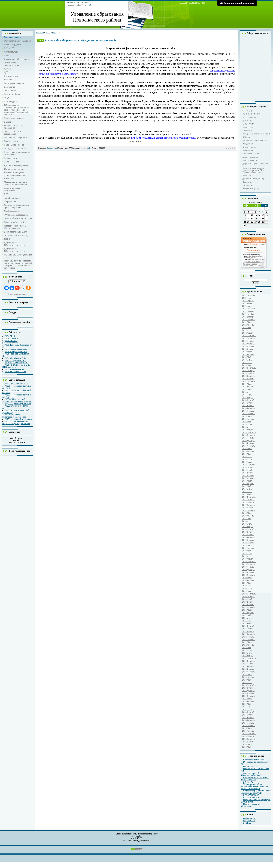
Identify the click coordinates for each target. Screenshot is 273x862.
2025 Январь (248, 723)
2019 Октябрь (248, 564)
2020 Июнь (247, 586)
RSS (89, 5)
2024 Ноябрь (248, 717)
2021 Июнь (247, 618)
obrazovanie (86, 148)
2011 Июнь (247, 303)
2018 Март (247, 513)
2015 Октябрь (248, 435)
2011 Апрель (248, 301)
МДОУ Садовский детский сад (18, 404)
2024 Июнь (247, 707)
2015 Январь (248, 411)
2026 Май (246, 747)
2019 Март (247, 545)
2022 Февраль (248, 639)
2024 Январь (248, 693)
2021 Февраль (248, 607)
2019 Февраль (248, 543)
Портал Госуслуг (250, 766)
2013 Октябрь (248, 371)
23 (266, 219)
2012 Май (246, 328)
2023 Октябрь (248, 688)
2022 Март (247, 642)
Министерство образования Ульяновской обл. (255, 778)
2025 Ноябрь (248, 736)
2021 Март (247, 610)
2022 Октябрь (248, 661)
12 (252, 215)
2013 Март (247, 352)
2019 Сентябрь (249, 561)
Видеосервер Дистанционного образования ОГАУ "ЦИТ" (256, 792)
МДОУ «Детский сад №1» (16, 384)
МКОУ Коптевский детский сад (18, 419)
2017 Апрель (248, 483)
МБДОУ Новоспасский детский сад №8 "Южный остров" (17, 400)
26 (252, 222)
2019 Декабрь (248, 570)
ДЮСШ (245, 120)
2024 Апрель (248, 701)
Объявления (248, 117)
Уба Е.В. (247, 823)
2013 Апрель (248, 354)
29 (263, 222)
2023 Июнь (247, 683)
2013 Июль (247, 362)
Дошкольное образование (253, 140)
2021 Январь (248, 605)
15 (263, 215)
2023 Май (246, 680)
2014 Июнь (247, 392)
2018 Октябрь (248, 532)
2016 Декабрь (248, 473)
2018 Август (247, 527)
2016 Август (247, 462)
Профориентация (249, 189)
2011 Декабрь (248, 317)
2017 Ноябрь (248, 502)
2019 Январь (248, 540)
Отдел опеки (52, 148)
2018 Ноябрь (248, 535)
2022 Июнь (247, 650)
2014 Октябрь (248, 403)
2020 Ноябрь (248, 599)
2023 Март (247, 674)
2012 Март (247, 322)
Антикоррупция (249, 157)
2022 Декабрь (248, 666)
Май (54, 33)
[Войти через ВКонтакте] (6, 288)
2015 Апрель (248, 419)
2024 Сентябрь (249, 712)
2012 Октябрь (248, 338)
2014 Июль (247, 395)
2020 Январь (248, 572)
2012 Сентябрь (249, 336)
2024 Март (247, 699)
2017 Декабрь (248, 505)
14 (259, 215)
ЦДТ (244, 137)
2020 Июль (247, 588)
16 (266, 215)
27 (256, 222)
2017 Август (247, 494)
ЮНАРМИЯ (247, 185)
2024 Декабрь (248, 720)
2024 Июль (247, 709)
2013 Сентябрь (249, 368)
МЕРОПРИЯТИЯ (249, 114)
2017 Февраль (248, 478)
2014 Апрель (248, 387)
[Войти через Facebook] (11, 288)
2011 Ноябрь (248, 314)
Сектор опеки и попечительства (255, 134)
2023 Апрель (248, 677)
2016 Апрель (248, 451)
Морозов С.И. (249, 821)
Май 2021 (255, 202)
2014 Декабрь (248, 408)
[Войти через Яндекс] (17, 288)
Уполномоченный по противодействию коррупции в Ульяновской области (254, 786)
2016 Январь (248, 443)
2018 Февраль (248, 510)
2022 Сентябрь (249, 658)
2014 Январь (248, 379)
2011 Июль (247, 306)
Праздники (247, 144)
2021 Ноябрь (248, 631)
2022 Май (246, 648)
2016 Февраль (248, 446)
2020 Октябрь (248, 596)
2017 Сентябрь (249, 497)
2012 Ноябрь (248, 341)
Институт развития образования (251, 805)
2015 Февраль (248, 414)
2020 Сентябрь (249, 594)
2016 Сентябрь (249, 465)
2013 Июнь (247, 360)
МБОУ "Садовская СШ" (15, 360)
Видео (245, 175)
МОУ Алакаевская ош (14, 369)
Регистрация (194, 3)
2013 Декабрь (248, 376)
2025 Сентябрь (249, 734)
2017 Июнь (247, 489)
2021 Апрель (248, 613)
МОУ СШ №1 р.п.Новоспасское (10, 337)
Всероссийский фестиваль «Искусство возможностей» (80, 40)
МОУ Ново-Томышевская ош (17, 349)
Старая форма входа (17, 294)
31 (245, 225)
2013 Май (246, 357)
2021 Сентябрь (249, 626)
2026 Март (247, 744)
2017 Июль (247, 492)
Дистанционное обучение (253, 179)
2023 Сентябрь (249, 685)
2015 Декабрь (248, 440)
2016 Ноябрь (248, 470)
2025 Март (247, 728)
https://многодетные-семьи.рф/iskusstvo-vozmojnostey (163, 137)
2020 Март (247, 578)
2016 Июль (247, 459)
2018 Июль (247, 524)
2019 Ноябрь (248, 567)
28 (259, 222)
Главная (183, 3)
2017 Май (246, 486)
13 (256, 215)
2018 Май (246, 518)
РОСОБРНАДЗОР (251, 795)
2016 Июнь (247, 457)
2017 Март (247, 481)
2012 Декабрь (248, 344)
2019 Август (247, 559)
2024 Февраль (248, 696)
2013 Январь (248, 346)
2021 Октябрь (248, 629)
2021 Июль (247, 621)
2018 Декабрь (248, 537)
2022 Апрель (248, 645)
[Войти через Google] (22, 287)
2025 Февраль (248, 726)
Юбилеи (246, 130)
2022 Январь (248, 637)
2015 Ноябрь (248, 438)
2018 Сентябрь (249, 529)
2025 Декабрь (248, 739)
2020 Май (246, 583)
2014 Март (247, 384)
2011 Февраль (248, 295)
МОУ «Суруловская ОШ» (16, 352)
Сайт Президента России (254, 760)
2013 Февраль (248, 349)
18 (248, 219)
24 (245, 222)
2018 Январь (248, 508)
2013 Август (247, 365)
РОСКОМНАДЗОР (251, 797)
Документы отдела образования (255, 164)
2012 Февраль (248, 319)
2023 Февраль (248, 672)
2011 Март (247, 298)
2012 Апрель (248, 325)
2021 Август (247, 623)
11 (248, 215)
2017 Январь (248, 475)
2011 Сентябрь (249, 309)
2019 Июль (247, 556)
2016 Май (246, 454)
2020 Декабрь (248, 602)
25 (248, 222)
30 (266, 222)
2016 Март (247, 449)
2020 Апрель (248, 580)
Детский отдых (248, 150)
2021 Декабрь (248, 634)
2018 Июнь (247, 521)
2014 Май (246, 389)
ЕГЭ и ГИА (247, 124)
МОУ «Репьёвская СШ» (15, 358)
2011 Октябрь (248, 311)
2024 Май (246, 704)
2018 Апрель (248, 516)
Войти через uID (17, 281)
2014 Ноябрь (248, 406)
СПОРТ (246, 111)
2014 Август (247, 397)
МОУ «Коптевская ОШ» (15, 371)
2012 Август (247, 333)
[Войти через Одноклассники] (28, 288)
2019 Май (246, 551)
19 (252, 219)
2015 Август (247, 430)
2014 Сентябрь (249, 400)
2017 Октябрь (248, 500)
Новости (246, 182)
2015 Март (247, 416)
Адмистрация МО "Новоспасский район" (251, 774)
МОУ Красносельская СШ (16, 363)
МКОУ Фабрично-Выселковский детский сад (14, 416)
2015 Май (246, 422)
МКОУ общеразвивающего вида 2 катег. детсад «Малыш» (16, 422)
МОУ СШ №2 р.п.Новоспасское (10, 341)
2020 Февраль (248, 575)
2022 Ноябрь (248, 664)
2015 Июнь (247, 424)
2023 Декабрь (248, 691)
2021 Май (246, 615)
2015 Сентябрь (249, 432)
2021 (48, 33)
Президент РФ (249, 818)
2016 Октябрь (248, 467)
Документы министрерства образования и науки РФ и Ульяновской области (253, 170)
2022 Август (247, 656)
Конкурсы (246, 127)
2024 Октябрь (248, 715)
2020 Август (247, 591)
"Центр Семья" (249, 160)
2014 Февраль (248, 381)
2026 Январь (248, 742)
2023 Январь (248, 669)
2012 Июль (247, 330)
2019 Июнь (247, 553)
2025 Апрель (248, 731)
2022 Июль (247, 653)
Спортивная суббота (251, 154)
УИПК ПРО (248, 782)
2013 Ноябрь (248, 373)
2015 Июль (247, 427)
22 (263, 219)
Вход (204, 3)
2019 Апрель (248, 548)
